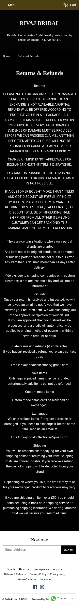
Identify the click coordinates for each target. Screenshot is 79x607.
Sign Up (68, 549)
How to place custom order (48, 569)
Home (6, 56)
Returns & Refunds (15, 574)
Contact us (46, 579)
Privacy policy (58, 574)
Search (11, 569)
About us (24, 569)
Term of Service (27, 579)
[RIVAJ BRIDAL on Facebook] (35, 588)
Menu (12, 5)
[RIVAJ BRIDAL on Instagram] (42, 588)
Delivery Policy (38, 574)
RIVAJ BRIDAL (40, 23)
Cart (72, 5)
